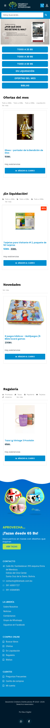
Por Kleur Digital (25, 712)
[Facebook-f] (29, 721)
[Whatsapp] (21, 721)
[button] (5, 5)
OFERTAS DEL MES (25, 78)
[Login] (47, 5)
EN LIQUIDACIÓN (25, 71)
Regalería (10, 389)
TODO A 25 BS (25, 49)
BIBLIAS (25, 85)
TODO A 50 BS (25, 63)
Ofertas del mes (16, 97)
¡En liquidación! (15, 194)
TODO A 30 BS (25, 56)
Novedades (12, 284)
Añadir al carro (26, 170)
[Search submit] (46, 15)
